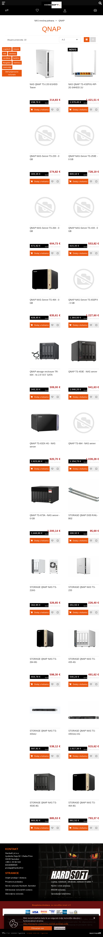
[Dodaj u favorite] (58, 57)
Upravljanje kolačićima (61, 894)
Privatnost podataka (14, 882)
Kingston (7, 63)
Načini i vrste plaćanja (60, 886)
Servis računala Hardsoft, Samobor (20, 886)
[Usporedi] (58, 51)
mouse (16, 49)
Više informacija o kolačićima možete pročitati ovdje (45, 924)
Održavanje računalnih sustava (18, 890)
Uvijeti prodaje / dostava (15, 878)
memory (17, 63)
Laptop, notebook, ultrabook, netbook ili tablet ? (72, 882)
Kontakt (54, 878)
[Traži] (99, 3)
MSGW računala (58, 890)
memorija (7, 67)
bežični (16, 58)
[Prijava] (65, 10)
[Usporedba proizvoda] (57, 109)
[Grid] (86, 39)
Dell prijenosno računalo (11, 73)
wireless (12, 53)
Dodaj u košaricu (41, 110)
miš (4, 53)
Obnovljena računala (14, 894)
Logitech (7, 49)
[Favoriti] (52, 109)
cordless (6, 58)
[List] (93, 39)
